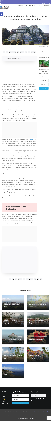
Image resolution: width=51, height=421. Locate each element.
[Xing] (31, 52)
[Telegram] (20, 52)
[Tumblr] (23, 52)
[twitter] (2, 0)
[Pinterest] (26, 52)
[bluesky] (7, 0)
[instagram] (5, 0)
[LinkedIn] (15, 52)
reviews (32, 139)
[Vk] (29, 52)
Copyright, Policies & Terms (32, 411)
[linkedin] (0, 3)
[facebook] (0, 0)
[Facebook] (4, 52)
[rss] (2, 3)
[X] (7, 52)
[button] (1, 14)
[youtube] (9, 0)
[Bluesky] (9, 52)
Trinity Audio (14, 58)
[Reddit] (12, 52)
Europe (40, 51)
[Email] (34, 52)
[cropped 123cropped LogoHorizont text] (4, 6)
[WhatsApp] (18, 52)
